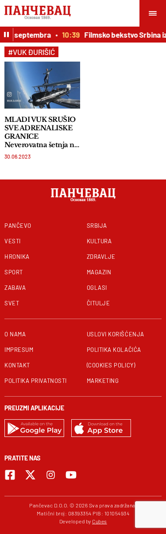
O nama (15, 334)
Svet (11, 303)
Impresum (18, 349)
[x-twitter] (30, 474)
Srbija (97, 225)
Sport (13, 272)
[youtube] (71, 474)
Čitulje (98, 303)
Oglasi (97, 287)
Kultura (99, 241)
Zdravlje (101, 256)
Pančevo (17, 225)
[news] (42, 85)
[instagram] (50, 474)
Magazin (99, 272)
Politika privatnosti (35, 380)
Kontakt (17, 365)
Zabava (15, 287)
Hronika (17, 256)
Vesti (12, 241)
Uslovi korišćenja (115, 334)
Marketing (103, 380)
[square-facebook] (9, 474)
